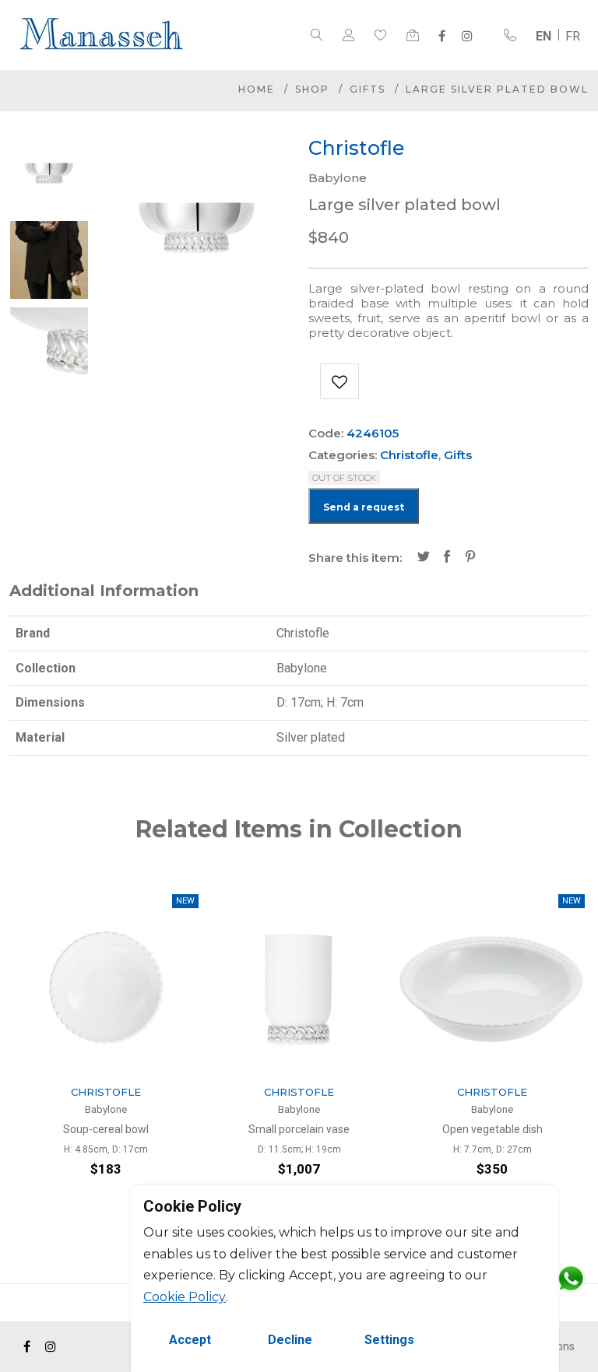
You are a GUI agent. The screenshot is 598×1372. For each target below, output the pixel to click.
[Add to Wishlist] (339, 381)
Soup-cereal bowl (106, 1129)
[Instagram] (467, 36)
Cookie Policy (184, 1297)
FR (572, 36)
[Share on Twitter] (423, 558)
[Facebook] (441, 36)
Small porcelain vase (299, 1129)
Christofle (409, 454)
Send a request (363, 507)
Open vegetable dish (492, 1129)
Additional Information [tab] (104, 590)
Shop (312, 89)
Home (256, 89)
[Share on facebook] (447, 558)
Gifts (367, 89)
